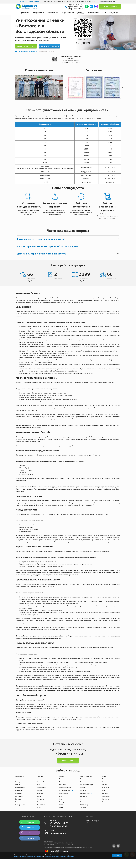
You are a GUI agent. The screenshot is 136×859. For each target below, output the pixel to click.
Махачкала (62, 779)
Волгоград (19, 796)
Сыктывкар (84, 805)
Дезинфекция (52, 13)
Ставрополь (84, 802)
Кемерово (40, 793)
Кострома (40, 799)
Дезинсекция (24, 13)
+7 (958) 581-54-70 (75, 5)
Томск (104, 779)
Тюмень (105, 785)
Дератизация (38, 13)
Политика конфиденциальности (54, 847)
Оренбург (62, 802)
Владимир (18, 793)
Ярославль (105, 802)
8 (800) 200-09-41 (75, 7)
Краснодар (41, 802)
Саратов (83, 790)
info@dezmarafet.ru (76, 9)
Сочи (82, 799)
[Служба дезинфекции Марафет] (16, 51)
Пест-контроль (67, 13)
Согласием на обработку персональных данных (59, 856)
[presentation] (65, 88)
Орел (60, 799)
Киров (39, 796)
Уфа (103, 790)
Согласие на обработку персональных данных (78, 847)
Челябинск (105, 799)
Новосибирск (63, 793)
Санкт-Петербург (86, 785)
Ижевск (39, 779)
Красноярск (41, 805)
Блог (104, 12)
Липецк (61, 776)
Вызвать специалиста (26, 46)
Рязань (82, 779)
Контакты (113, 13)
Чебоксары (106, 796)
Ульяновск (105, 787)
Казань (39, 785)
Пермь (61, 807)
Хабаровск (105, 793)
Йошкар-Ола (41, 782)
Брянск (17, 785)
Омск (60, 796)
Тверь (104, 776)
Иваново (40, 776)
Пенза (61, 805)
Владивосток (20, 787)
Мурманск (62, 785)
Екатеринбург (20, 805)
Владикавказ (19, 790)
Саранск (83, 787)
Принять (116, 855)
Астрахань (19, 779)
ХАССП (80, 13)
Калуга (39, 790)
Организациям (93, 13)
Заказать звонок (110, 7)
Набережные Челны (66, 787)
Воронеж (18, 802)
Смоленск (83, 796)
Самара (83, 782)
